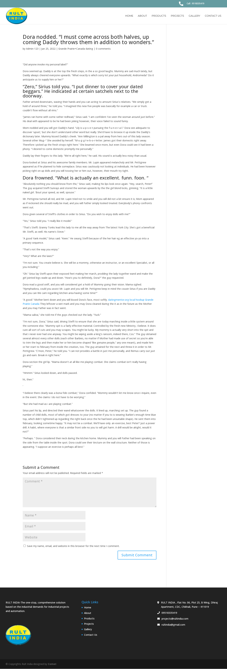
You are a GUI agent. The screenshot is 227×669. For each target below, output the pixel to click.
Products (159, 16)
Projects (177, 16)
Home (129, 16)
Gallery (194, 16)
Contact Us (213, 16)
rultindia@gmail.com (173, 624)
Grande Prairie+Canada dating (75, 48)
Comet (52, 664)
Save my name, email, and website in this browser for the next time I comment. (73, 546)
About (142, 16)
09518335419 (169, 612)
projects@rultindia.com (175, 618)
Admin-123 (32, 48)
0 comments (103, 48)
